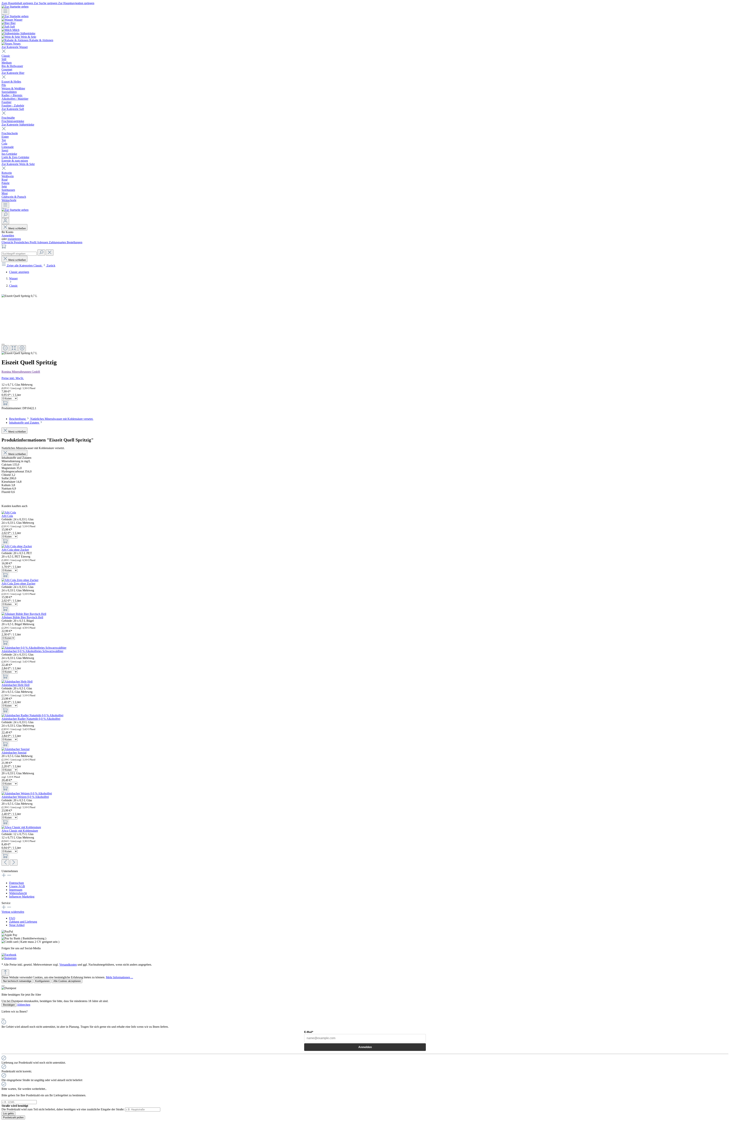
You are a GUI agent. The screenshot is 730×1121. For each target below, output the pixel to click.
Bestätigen (9, 1004)
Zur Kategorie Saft (13, 109)
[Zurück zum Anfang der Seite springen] (5, 972)
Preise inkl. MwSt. (13, 378)
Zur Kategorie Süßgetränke (18, 124)
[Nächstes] (13, 862)
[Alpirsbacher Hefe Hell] (17, 681)
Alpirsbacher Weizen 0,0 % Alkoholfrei (25, 796)
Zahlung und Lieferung (23, 921)
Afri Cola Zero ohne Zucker (18, 583)
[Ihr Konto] (5, 221)
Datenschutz (16, 882)
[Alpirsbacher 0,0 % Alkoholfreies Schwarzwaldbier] (34, 647)
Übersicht (8, 242)
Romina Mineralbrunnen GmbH (21, 371)
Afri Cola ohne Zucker (15, 549)
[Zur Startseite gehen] (15, 6)
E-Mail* (308, 1031)
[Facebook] (9, 954)
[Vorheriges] (5, 862)
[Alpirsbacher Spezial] (15, 749)
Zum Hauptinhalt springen (18, 3)
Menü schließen (17, 228)
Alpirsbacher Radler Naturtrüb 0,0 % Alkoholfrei (31, 718)
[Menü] (5, 11)
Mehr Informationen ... (119, 977)
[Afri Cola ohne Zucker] (17, 546)
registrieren (14, 238)
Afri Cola (7, 515)
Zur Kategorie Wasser (15, 47)
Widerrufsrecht (18, 893)
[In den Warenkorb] (5, 403)
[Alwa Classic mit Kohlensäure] (21, 827)
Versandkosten (68, 964)
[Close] (3, 344)
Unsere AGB (17, 886)
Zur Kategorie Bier (13, 72)
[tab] (51, 418)
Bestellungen (74, 242)
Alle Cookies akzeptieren (67, 981)
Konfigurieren (42, 981)
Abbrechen (23, 1004)
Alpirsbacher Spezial (14, 752)
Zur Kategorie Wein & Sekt (18, 164)
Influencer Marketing (21, 896)
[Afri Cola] (9, 512)
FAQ (12, 918)
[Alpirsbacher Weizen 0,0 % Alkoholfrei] (27, 793)
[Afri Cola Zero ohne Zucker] (20, 580)
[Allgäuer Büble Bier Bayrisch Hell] (24, 613)
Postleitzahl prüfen (13, 1117)
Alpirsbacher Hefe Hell (15, 685)
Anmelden (8, 235)
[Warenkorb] (4, 247)
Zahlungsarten (58, 242)
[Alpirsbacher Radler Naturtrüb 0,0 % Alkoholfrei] (32, 715)
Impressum (15, 889)
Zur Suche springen (46, 3)
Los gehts (8, 1113)
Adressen (43, 242)
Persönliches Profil (25, 242)
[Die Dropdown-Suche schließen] (49, 252)
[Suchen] (5, 215)
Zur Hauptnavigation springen (76, 3)
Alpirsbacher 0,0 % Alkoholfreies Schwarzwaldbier (32, 651)
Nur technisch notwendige (17, 981)
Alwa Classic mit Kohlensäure (20, 830)
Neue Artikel (17, 925)
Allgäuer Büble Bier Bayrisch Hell (22, 617)
